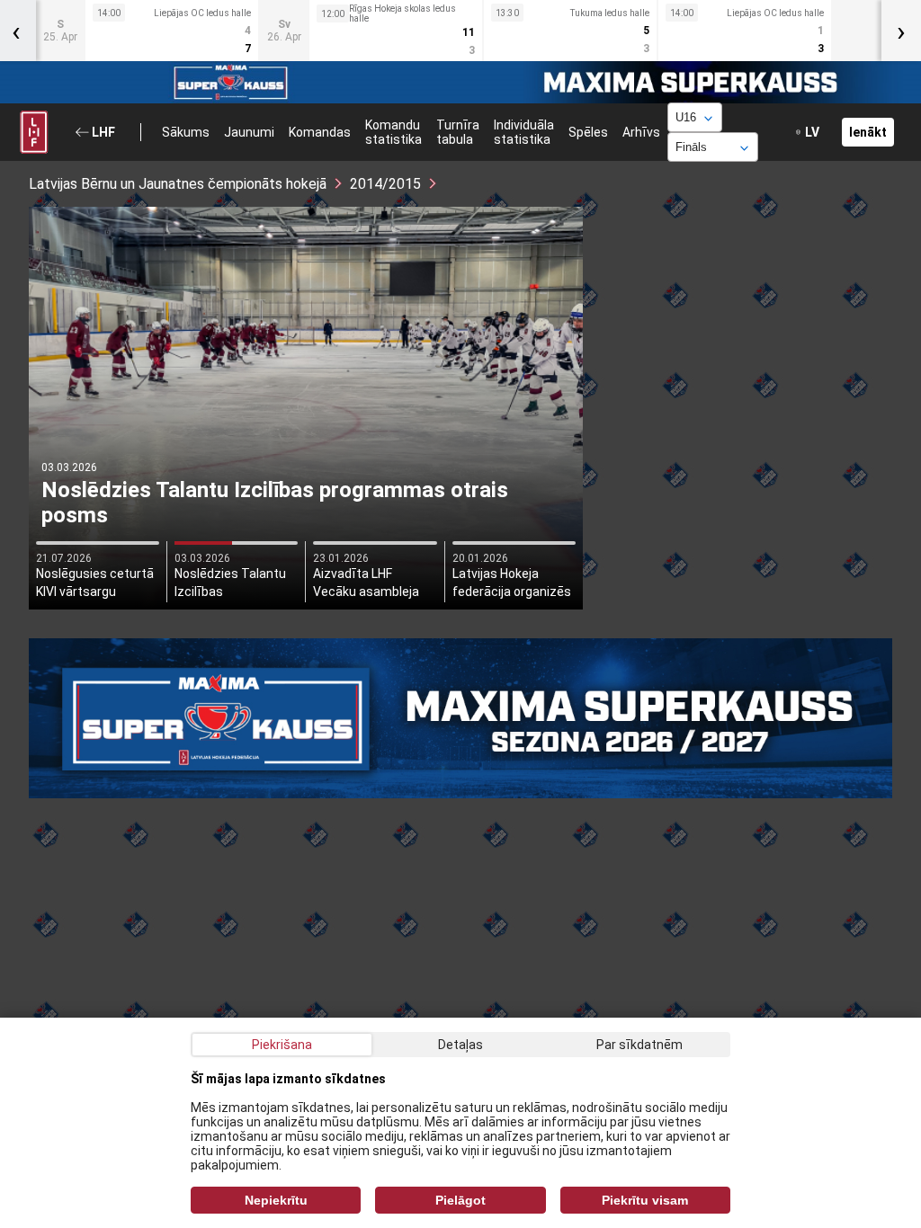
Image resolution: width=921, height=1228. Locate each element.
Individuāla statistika (524, 132)
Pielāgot (460, 1200)
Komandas (320, 132)
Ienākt (868, 132)
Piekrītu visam (645, 1200)
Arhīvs (641, 132)
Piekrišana (282, 1044)
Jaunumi (249, 132)
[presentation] (901, 30)
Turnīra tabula (457, 132)
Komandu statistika (393, 132)
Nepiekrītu (276, 1200)
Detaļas (460, 1044)
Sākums (186, 132)
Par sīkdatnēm (639, 1044)
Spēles (588, 132)
